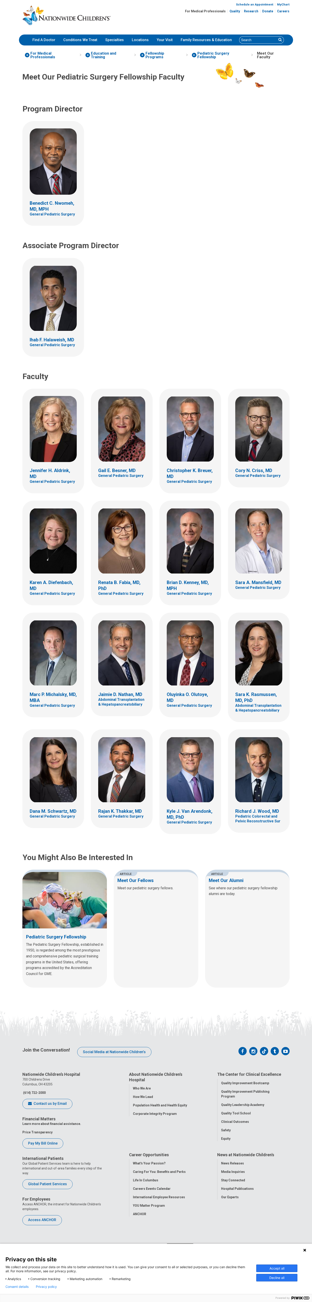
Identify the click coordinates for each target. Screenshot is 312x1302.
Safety (226, 1130)
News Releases (232, 1163)
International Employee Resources (159, 1197)
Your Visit (165, 40)
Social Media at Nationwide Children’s (114, 1052)
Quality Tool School (236, 1113)
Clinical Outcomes (235, 1122)
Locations (140, 40)
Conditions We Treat (80, 40)
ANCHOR (139, 1214)
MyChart (283, 4)
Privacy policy (46, 1287)
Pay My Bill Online (43, 1143)
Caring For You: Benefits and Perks (159, 1172)
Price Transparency (37, 1132)
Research (251, 11)
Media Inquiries (233, 1172)
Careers (283, 11)
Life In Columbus (145, 1180)
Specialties (114, 40)
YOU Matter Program (149, 1205)
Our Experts (230, 1197)
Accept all (277, 1268)
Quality (235, 11)
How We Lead (143, 1097)
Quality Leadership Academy (242, 1105)
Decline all (276, 1278)
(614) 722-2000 (34, 1093)
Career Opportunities (149, 1154)
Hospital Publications (237, 1188)
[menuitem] (44, 40)
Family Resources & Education (206, 40)
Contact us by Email (50, 1103)
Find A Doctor (43, 40)
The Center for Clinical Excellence (249, 1074)
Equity (225, 1138)
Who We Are (142, 1088)
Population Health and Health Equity (160, 1105)
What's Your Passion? (149, 1163)
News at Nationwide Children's (245, 1154)
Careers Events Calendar (152, 1188)
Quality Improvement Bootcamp (245, 1083)
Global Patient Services (47, 1184)
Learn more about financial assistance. (51, 1124)
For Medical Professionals (205, 11)
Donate (267, 11)
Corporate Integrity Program (155, 1114)
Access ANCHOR (42, 1220)
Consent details (17, 1287)
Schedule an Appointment (254, 4)
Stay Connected (233, 1180)
